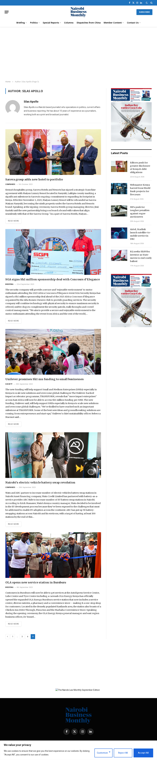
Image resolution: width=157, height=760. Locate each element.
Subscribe (144, 12)
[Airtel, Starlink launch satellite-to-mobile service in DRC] (119, 233)
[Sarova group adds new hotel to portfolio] (53, 152)
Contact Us (133, 22)
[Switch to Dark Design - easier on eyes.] (146, 3)
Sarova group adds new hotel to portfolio (34, 179)
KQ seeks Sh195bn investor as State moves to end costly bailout (141, 256)
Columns (68, 22)
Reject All (123, 752)
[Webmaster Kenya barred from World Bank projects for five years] (119, 188)
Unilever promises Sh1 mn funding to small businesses (44, 379)
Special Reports (51, 22)
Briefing (20, 22)
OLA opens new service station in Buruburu (35, 582)
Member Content (113, 22)
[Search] (151, 3)
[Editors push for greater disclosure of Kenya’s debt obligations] (119, 166)
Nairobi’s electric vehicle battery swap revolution (40, 482)
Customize (102, 752)
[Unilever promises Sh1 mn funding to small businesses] (53, 352)
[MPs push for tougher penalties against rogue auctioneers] (119, 210)
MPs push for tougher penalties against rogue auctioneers (139, 212)
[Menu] (7, 12)
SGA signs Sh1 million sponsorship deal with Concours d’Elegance (52, 279)
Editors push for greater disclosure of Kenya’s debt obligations (140, 167)
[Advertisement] (78, 53)
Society (8, 384)
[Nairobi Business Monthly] (78, 12)
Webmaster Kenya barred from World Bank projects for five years (140, 189)
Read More (13, 221)
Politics (34, 22)
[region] (78, 750)
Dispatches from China (89, 22)
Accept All (143, 752)
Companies (10, 184)
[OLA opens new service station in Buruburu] (53, 555)
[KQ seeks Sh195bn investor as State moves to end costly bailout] (119, 255)
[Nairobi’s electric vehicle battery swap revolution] (53, 455)
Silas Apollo (31, 101)
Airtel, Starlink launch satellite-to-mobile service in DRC (140, 234)
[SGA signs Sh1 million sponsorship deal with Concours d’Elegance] (53, 252)
